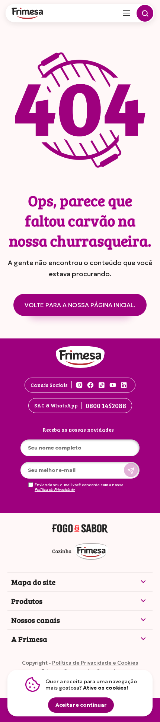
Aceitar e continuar (80, 704)
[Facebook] (90, 385)
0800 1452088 (106, 405)
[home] (28, 13)
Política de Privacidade (55, 490)
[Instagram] (79, 385)
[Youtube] (112, 385)
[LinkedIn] (123, 385)
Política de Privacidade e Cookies (95, 662)
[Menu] (126, 13)
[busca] (145, 13)
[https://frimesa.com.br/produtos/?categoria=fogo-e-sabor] (80, 529)
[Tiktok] (101, 385)
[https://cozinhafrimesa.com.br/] (80, 552)
